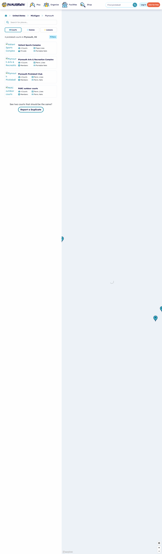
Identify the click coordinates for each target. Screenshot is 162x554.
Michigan (35, 15)
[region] (112, 281)
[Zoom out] (159, 551)
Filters (53, 37)
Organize (55, 4)
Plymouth (49, 15)
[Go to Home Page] (13, 4)
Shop (89, 4)
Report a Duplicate (30, 109)
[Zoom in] (159, 547)
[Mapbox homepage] (67, 552)
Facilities (73, 4)
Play (38, 4)
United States (19, 15)
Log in (143, 5)
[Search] (135, 5)
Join (153, 5)
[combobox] (119, 4)
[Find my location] (159, 543)
